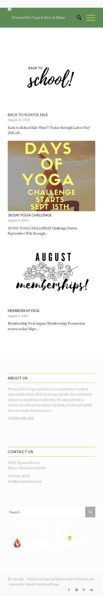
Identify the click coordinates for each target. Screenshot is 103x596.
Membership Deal (24, 310)
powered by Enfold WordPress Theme (34, 584)
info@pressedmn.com (25, 481)
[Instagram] (76, 590)
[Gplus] (84, 590)
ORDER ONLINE (21, 418)
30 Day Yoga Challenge (30, 215)
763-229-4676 (19, 476)
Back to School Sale (28, 114)
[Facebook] (69, 590)
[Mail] (91, 590)
